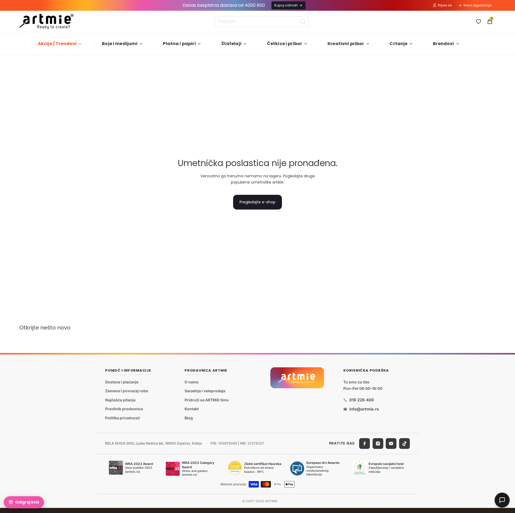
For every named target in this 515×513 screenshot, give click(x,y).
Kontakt (192, 409)
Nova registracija (478, 5)
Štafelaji (231, 44)
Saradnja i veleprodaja (205, 391)
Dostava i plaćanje (121, 382)
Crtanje (398, 44)
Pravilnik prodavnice (124, 409)
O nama (191, 382)
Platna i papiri (179, 44)
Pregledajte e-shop (257, 202)
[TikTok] (404, 443)
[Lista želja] (478, 21)
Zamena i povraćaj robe (126, 391)
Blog (189, 418)
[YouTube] (391, 443)
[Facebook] (364, 443)
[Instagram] (378, 443)
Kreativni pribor (346, 44)
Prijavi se (445, 5)
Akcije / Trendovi (57, 44)
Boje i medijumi (119, 44)
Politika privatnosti (122, 418)
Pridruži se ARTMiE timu (207, 400)
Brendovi (443, 44)
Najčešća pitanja (120, 400)
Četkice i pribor (284, 44)
